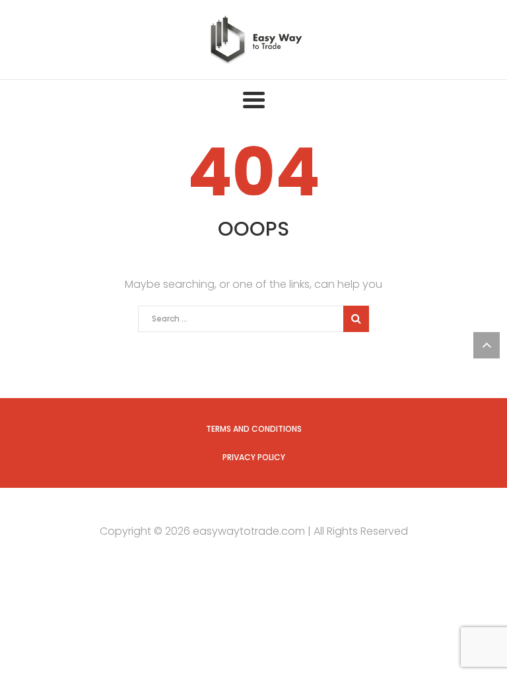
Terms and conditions (254, 428)
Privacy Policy (253, 457)
